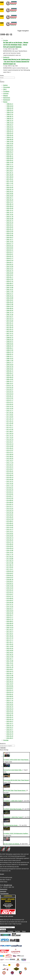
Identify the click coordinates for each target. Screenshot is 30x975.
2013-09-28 (9, 479)
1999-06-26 (9, 135)
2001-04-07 (9, 168)
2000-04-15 (9, 148)
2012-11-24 (9, 463)
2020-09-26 (9, 625)
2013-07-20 (9, 473)
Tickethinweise (4, 893)
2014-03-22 (9, 488)
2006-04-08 (9, 298)
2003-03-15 (9, 221)
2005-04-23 (9, 275)
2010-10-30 (9, 408)
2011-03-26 (9, 412)
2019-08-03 (9, 598)
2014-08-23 (9, 502)
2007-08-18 (9, 327)
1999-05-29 (9, 133)
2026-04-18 (9, 732)
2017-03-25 (9, 556)
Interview (5, 93)
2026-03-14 (9, 725)
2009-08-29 (9, 377)
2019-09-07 (9, 600)
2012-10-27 (9, 460)
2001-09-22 (9, 179)
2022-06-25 (9, 654)
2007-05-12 (9, 323)
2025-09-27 (9, 721)
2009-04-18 (9, 367)
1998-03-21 (9, 104)
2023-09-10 (9, 679)
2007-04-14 (9, 319)
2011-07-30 (9, 429)
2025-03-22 (9, 702)
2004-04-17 (9, 252)
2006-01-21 (9, 294)
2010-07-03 (9, 398)
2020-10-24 (9, 627)
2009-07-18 (9, 375)
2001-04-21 (9, 170)
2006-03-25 (9, 296)
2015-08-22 (9, 523)
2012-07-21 (9, 452)
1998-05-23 (9, 110)
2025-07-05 (9, 713)
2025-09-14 (9, 719)
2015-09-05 (9, 525)
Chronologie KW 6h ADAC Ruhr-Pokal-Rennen (16, 780)
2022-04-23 (9, 652)
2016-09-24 (9, 548)
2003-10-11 (9, 239)
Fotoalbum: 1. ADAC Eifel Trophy (12, 801)
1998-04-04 (9, 106)
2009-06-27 (9, 373)
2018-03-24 (9, 571)
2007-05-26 (9, 325)
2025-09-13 (9, 717)
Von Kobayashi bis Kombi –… (11, 825)
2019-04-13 (9, 592)
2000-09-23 (9, 160)
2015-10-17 (9, 529)
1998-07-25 (9, 114)
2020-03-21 (9, 609)
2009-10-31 (9, 383)
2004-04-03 (9, 248)
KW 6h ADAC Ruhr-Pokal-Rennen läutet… (14, 790)
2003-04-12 (9, 225)
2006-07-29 (9, 306)
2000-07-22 (9, 154)
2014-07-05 (9, 498)
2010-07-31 (9, 402)
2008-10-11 (9, 356)
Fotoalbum (6, 91)
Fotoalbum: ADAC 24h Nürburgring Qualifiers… (16, 833)
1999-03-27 (9, 125)
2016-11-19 (9, 554)
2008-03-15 (9, 337)
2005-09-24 (9, 285)
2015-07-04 (9, 519)
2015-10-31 (9, 531)
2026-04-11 (9, 730)
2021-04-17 (9, 631)
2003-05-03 (9, 227)
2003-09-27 (9, 237)
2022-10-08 (9, 661)
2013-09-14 (9, 477)
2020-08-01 (9, 621)
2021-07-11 (9, 640)
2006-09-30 (9, 310)
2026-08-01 (9, 738)
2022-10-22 (9, 663)
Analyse (5, 85)
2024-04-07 (9, 688)
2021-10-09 (9, 646)
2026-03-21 (9, 727)
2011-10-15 (9, 435)
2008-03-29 (9, 339)
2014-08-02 (9, 500)
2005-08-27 (9, 283)
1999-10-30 (9, 143)
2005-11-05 (9, 291)
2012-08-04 (9, 454)
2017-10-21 (9, 569)
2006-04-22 (9, 300)
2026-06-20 (9, 736)
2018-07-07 (9, 577)
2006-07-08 (9, 304)
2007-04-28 (9, 321)
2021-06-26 (9, 636)
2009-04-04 (9, 364)
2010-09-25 (9, 404)
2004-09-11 (9, 262)
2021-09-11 (9, 642)
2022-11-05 (9, 665)
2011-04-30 (9, 417)
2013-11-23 (9, 485)
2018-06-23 (9, 575)
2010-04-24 (9, 394)
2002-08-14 (9, 204)
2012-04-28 (9, 446)
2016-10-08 (9, 550)
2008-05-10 (9, 346)
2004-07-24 (9, 260)
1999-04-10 (9, 127)
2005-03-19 (9, 271)
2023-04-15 (9, 671)
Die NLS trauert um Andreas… (11, 844)
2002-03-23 (9, 191)
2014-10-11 (9, 506)
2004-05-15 (9, 256)
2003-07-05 (9, 231)
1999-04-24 (9, 129)
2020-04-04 (9, 611)
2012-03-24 (9, 440)
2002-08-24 (9, 206)
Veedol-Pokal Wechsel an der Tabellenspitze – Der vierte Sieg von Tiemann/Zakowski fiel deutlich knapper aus (16, 62)
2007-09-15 (9, 329)
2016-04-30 (9, 536)
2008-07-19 (9, 352)
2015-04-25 (9, 515)
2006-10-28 (9, 314)
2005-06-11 (9, 277)
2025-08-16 (9, 715)
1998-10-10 (9, 120)
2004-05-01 (9, 254)
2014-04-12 (9, 492)
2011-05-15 (9, 421)
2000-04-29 (9, 150)
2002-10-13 (9, 212)
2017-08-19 (9, 565)
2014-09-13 (9, 504)
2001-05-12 (9, 173)
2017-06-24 (9, 561)
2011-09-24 (9, 433)
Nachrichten (6, 97)
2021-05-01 (9, 634)
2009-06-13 (9, 371)
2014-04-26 (9, 494)
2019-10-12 (9, 604)
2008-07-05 (9, 350)
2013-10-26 (9, 483)
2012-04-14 (9, 444)
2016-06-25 (9, 540)
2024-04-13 (9, 690)
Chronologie (6, 87)
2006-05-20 (9, 302)
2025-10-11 (9, 723)
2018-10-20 (9, 588)
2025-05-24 (9, 709)
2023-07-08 (9, 675)
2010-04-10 (9, 392)
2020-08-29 (9, 623)
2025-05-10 (9, 707)
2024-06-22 (9, 694)
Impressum (3, 891)
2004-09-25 (9, 264)
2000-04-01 (9, 145)
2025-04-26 (9, 704)
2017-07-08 (9, 563)
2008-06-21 (9, 348)
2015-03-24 (9, 510)
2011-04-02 (9, 415)
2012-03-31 (9, 442)
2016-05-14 (9, 538)
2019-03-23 (9, 590)
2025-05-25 (9, 711)
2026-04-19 (9, 734)
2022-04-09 (9, 650)
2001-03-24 (9, 166)
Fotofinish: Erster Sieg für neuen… (12, 809)
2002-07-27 (9, 202)
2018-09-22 (9, 584)
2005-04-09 (9, 273)
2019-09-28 (9, 602)
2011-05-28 (9, 423)
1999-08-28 (9, 139)
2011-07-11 (9, 427)
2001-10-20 (9, 181)
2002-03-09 (9, 187)
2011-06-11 (9, 425)
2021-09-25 (9, 644)
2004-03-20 (9, 246)
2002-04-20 (9, 195)
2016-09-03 (9, 546)
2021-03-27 (9, 629)
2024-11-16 (9, 700)
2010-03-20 (9, 387)
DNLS (4, 89)
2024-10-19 (9, 698)
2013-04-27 (9, 469)
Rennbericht (6, 57)
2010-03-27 (9, 389)
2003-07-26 (9, 233)
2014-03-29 (9, 490)
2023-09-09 (9, 677)
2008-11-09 (9, 360)
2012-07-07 (9, 450)
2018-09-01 (9, 581)
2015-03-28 (9, 513)
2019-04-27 (9, 594)
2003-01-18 (9, 216)
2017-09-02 (9, 567)
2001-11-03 (9, 183)
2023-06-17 (9, 673)
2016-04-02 (9, 533)
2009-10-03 (9, 379)
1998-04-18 (9, 108)
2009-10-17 (9, 381)
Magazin (5, 95)
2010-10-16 (9, 406)
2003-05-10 (9, 229)
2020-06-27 (9, 615)
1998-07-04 (9, 112)
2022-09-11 (9, 659)
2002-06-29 (9, 200)
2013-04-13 (9, 467)
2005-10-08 (9, 287)
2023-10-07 (9, 684)
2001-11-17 (9, 185)
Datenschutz (3, 889)
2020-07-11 (9, 617)
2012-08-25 (9, 456)
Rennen (5, 102)
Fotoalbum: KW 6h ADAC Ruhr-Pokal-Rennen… (16, 759)
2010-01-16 (9, 385)
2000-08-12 (9, 156)
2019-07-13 (9, 596)
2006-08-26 (9, 308)
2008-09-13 (9, 354)
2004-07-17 (9, 258)
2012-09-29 (9, 458)
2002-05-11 (9, 198)
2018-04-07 (9, 573)
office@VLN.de (8, 885)
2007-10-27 (9, 335)
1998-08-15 (9, 116)
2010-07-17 (9, 400)
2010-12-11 (9, 410)
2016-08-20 (9, 544)
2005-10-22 (9, 289)
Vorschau (5, 40)
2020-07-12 (9, 619)
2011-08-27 (9, 431)
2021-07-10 (9, 638)
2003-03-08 (9, 218)
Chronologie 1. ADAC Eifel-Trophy (12, 817)
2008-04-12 (9, 342)
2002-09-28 (9, 208)
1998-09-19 (9, 118)
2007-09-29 (9, 331)
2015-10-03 (9, 527)
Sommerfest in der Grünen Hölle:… (12, 770)
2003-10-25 (9, 241)
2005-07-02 (9, 279)
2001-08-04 (9, 177)
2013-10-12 (9, 481)
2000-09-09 (9, 158)
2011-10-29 (9, 437)
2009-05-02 (9, 369)
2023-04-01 (9, 669)
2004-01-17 (9, 243)
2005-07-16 (9, 281)
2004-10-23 (9, 269)
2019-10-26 (9, 606)
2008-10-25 (9, 358)
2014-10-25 (9, 508)
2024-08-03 (9, 696)
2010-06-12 (9, 396)
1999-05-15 (9, 131)
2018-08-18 (9, 579)
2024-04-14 (9, 692)
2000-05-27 (9, 152)
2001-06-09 (9, 175)
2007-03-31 (9, 316)
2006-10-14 (9, 312)
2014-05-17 (9, 496)
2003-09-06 (9, 235)
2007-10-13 (9, 333)
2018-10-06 (9, 586)
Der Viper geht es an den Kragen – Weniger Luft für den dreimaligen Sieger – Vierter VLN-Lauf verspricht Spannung (15, 45)
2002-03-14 (9, 189)
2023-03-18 (9, 667)
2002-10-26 (9, 214)
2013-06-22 (9, 471)
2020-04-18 (9, 613)
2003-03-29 (9, 223)
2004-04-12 (9, 250)
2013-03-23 (9, 465)
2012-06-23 (9, 448)
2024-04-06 (9, 686)
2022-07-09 (9, 657)
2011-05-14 (9, 419)
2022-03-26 (9, 648)
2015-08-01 (9, 521)
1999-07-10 (9, 137)
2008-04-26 (9, 344)
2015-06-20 (9, 517)
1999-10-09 (9, 141)
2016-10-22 (9, 552)
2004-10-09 (9, 266)
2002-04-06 (9, 193)
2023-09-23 (9, 682)
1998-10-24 (9, 122)
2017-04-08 (9, 558)
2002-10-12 (9, 210)
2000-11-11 (9, 164)
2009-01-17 (9, 362)
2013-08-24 (9, 475)
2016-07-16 (9, 542)
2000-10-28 (9, 162)
